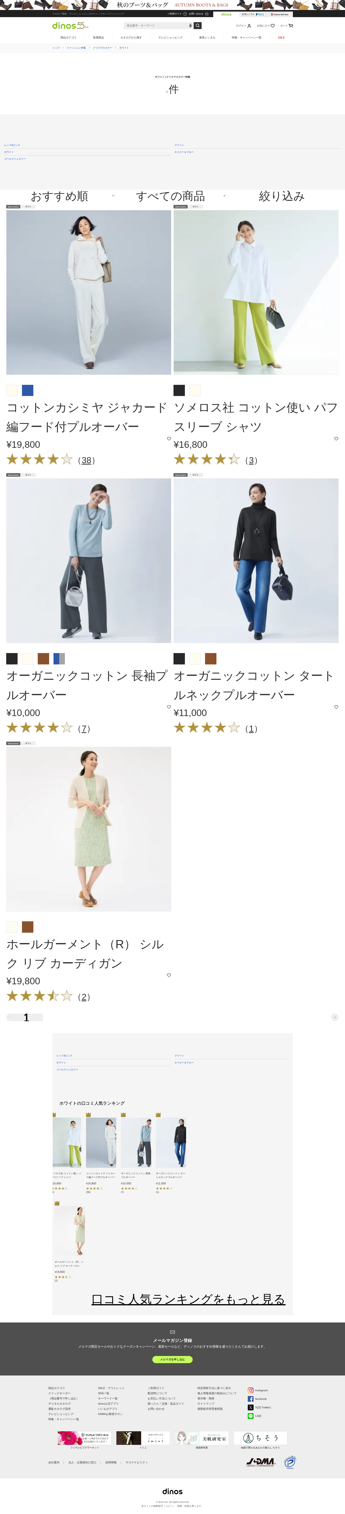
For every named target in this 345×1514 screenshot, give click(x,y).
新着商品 (98, 37)
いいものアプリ (108, 1408)
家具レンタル (207, 37)
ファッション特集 (76, 47)
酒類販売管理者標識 (210, 1408)
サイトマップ (205, 1403)
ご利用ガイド (156, 1388)
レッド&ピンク (12, 145)
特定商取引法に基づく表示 (214, 1388)
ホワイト (9, 152)
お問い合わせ (156, 1408)
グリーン (179, 145)
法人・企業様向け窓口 (82, 1462)
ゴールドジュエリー (15, 158)
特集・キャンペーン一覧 (247, 37)
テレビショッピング (170, 37)
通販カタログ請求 (59, 1408)
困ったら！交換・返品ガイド (166, 1403)
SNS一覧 (103, 1393)
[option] (66, 1156)
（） (86, 460)
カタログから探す (131, 37)
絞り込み (282, 196)
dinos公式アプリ (108, 1403)
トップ (55, 47)
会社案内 (53, 1462)
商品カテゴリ (68, 37)
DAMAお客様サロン (110, 1414)
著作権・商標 (205, 1398)
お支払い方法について (162, 1398)
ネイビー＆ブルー (184, 152)
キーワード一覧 (108, 1398)
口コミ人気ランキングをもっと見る (188, 1299)
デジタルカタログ (59, 1403)
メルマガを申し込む (172, 1359)
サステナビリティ (137, 1462)
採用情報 (111, 1462)
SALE (281, 37)
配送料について (157, 1393)
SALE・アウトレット (111, 1388)
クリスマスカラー (102, 47)
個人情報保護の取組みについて (217, 1393)
